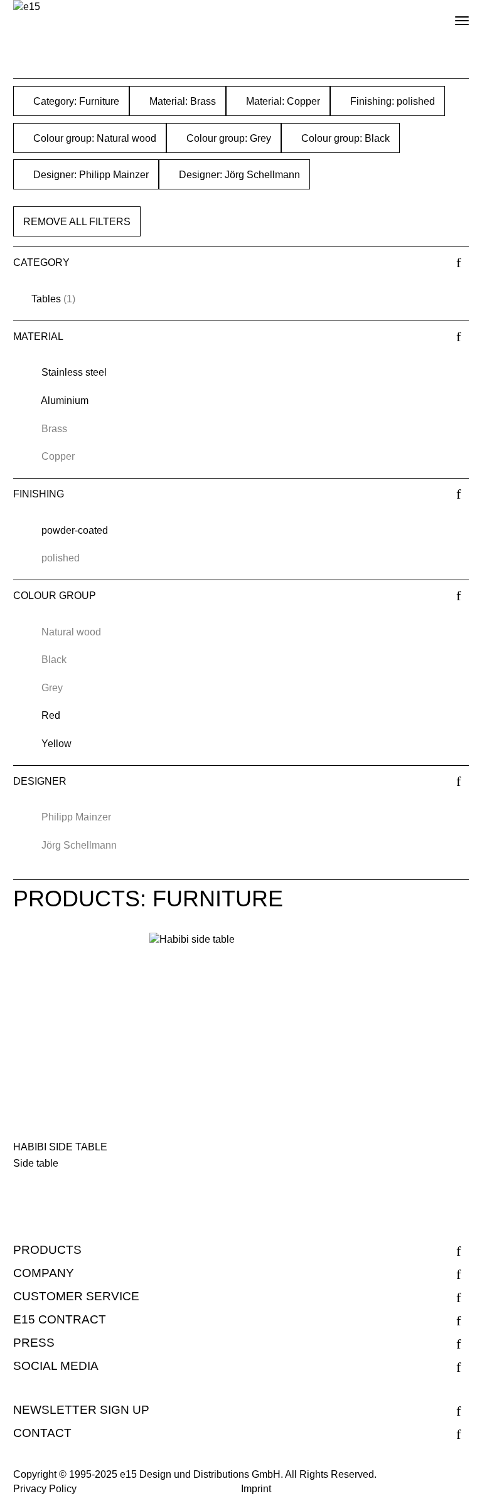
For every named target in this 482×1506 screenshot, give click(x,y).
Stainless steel (74, 372)
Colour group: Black (344, 138)
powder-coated (74, 530)
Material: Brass (181, 101)
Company (43, 1273)
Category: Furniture (75, 101)
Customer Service (76, 1296)
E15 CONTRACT (59, 1319)
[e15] (26, 7)
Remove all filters (77, 221)
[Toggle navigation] (451, 15)
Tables (46, 299)
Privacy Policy (45, 1488)
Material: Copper (282, 101)
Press (34, 1342)
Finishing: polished (391, 101)
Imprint (256, 1488)
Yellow (56, 743)
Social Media (56, 1365)
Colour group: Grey (227, 138)
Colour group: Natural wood (93, 138)
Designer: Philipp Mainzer (90, 174)
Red (50, 715)
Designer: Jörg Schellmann (238, 174)
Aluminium (64, 400)
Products (47, 1249)
